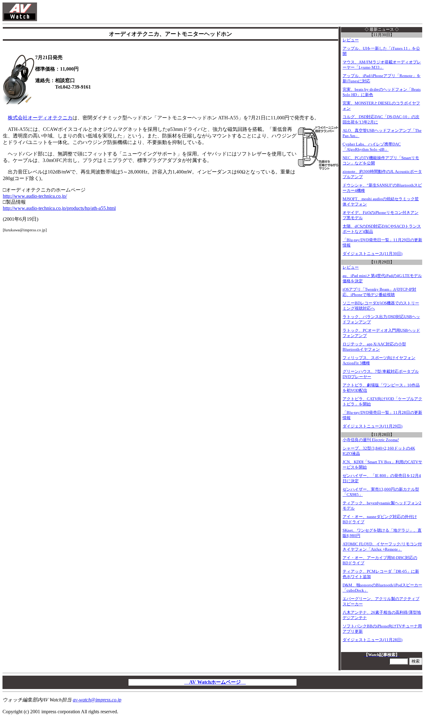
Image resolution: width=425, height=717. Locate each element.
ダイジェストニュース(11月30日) (372, 254)
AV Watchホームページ (215, 682)
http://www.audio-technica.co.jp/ (35, 196)
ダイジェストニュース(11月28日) (372, 640)
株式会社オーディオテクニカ (40, 117)
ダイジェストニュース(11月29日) (372, 426)
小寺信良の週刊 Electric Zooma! (371, 440)
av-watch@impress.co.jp (97, 699)
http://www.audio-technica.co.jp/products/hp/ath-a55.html (59, 208)
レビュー (351, 40)
